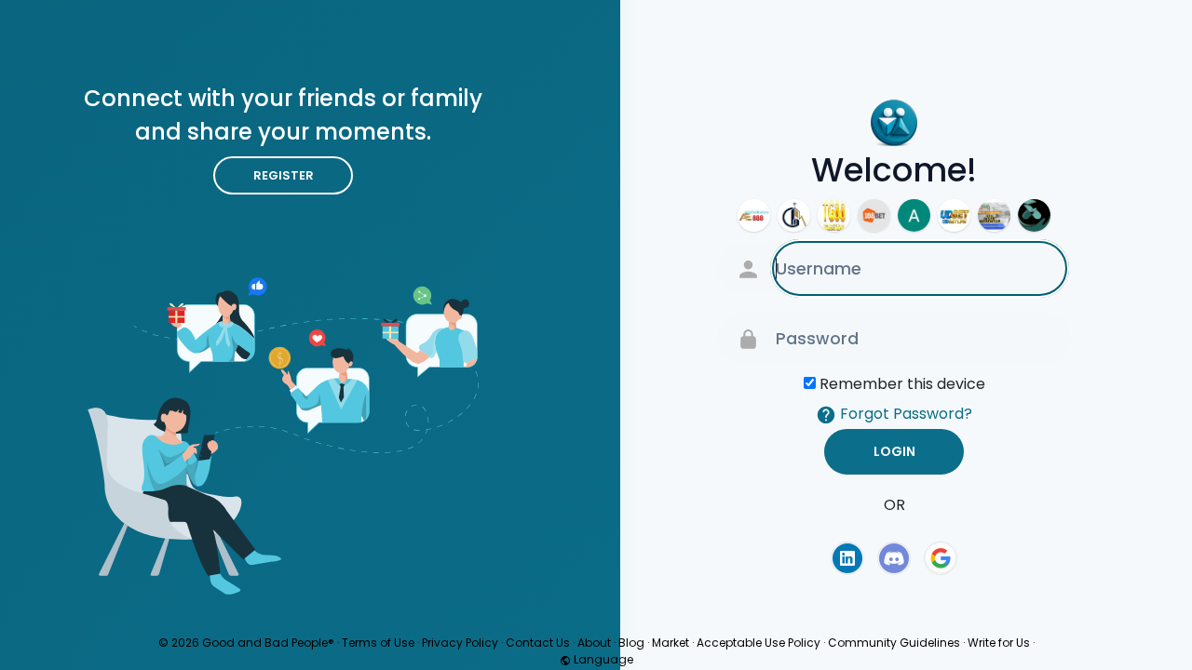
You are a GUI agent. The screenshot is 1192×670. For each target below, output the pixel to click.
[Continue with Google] (940, 558)
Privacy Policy (460, 642)
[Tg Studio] (834, 215)
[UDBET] (954, 215)
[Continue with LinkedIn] (847, 558)
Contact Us (538, 642)
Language (602, 659)
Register (283, 175)
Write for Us (999, 642)
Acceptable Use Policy (758, 642)
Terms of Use (378, 642)
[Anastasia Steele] (914, 215)
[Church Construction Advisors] (794, 215)
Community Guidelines (894, 642)
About (594, 642)
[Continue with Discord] (894, 558)
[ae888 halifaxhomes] (754, 215)
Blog (631, 642)
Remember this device (902, 384)
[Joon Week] (1034, 215)
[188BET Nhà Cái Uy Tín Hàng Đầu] (874, 215)
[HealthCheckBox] (994, 215)
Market (670, 642)
